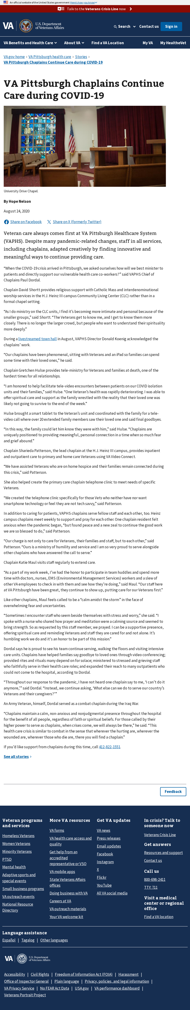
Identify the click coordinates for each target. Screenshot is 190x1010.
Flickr (101, 877)
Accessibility (14, 974)
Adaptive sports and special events (19, 877)
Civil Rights (40, 974)
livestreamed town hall (37, 338)
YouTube (104, 885)
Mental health (14, 867)
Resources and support (163, 852)
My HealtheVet (173, 42)
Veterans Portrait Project (25, 995)
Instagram (105, 861)
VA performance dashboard (117, 988)
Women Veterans (16, 843)
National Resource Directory (17, 907)
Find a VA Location (108, 42)
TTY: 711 (151, 887)
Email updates (109, 846)
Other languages (54, 940)
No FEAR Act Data (54, 988)
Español (9, 940)
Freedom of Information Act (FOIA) (84, 974)
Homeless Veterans (18, 835)
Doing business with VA (69, 893)
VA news (103, 830)
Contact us (149, 26)
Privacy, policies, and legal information (117, 981)
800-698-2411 (154, 879)
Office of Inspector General (26, 981)
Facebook (105, 854)
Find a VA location (158, 916)
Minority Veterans (17, 851)
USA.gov (82, 988)
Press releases (108, 838)
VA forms (57, 830)
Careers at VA (60, 901)
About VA (72, 42)
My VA (148, 42)
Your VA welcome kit (66, 916)
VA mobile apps (62, 871)
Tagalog (28, 940)
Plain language (66, 981)
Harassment (128, 974)
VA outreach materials (68, 908)
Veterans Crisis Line (160, 834)
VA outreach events (18, 896)
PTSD (7, 859)
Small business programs (23, 888)
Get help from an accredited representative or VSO (68, 857)
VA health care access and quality (71, 841)
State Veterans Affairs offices (68, 882)
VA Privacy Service (19, 988)
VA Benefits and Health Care (28, 42)
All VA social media (112, 893)
